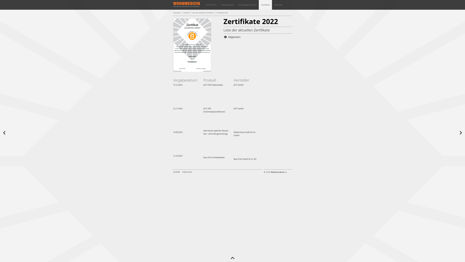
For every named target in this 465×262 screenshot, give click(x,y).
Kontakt (278, 5)
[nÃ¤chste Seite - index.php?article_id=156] (461, 132)
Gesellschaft (227, 5)
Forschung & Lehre (247, 5)
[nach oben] (232, 258)
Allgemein (233, 37)
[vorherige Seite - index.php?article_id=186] (4, 132)
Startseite (176, 13)
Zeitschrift (211, 5)
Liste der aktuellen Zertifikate (203, 13)
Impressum (187, 172)
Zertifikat (265, 5)
